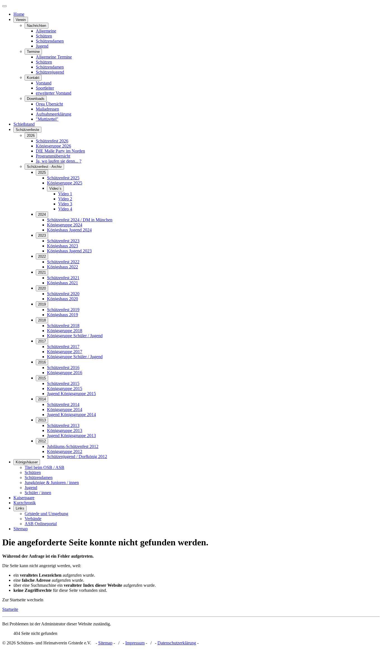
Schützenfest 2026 (52, 141)
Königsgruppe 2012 (64, 451)
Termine (33, 52)
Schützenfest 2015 (63, 383)
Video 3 (65, 203)
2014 (42, 399)
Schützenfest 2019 (63, 309)
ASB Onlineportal (41, 523)
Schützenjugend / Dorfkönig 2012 (77, 456)
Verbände (33, 518)
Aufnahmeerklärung (53, 114)
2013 (42, 420)
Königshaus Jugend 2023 (69, 250)
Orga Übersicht (49, 104)
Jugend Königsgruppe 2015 (71, 393)
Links (20, 508)
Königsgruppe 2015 (64, 388)
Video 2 (65, 198)
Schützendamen (50, 41)
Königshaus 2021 (62, 282)
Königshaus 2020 (62, 298)
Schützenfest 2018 (63, 325)
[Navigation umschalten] (4, 6)
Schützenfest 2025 (63, 177)
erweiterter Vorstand (53, 93)
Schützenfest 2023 (63, 240)
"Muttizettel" (47, 119)
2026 (31, 135)
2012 (42, 441)
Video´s (55, 188)
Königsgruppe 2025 (64, 182)
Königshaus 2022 (62, 266)
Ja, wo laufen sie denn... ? (58, 161)
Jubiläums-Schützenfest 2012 (72, 446)
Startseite (10, 609)
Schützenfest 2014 (63, 404)
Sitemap (20, 528)
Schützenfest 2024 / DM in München (79, 219)
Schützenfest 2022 (63, 261)
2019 (42, 304)
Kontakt (33, 78)
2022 (42, 256)
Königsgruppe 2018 (64, 330)
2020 (42, 288)
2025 (42, 172)
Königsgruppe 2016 (64, 372)
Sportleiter (45, 88)
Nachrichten (36, 26)
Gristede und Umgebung (46, 513)
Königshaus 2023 (62, 245)
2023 (42, 235)
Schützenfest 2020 (63, 293)
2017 (42, 341)
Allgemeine (46, 31)
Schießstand (24, 124)
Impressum (135, 642)
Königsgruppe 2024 (64, 224)
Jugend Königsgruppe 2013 (71, 435)
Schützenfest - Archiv (44, 167)
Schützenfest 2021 (63, 277)
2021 (42, 272)
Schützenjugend (50, 72)
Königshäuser (27, 462)
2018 (42, 320)
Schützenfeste (27, 130)
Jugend (42, 46)
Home (18, 14)
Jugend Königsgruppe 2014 (71, 414)
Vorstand (43, 83)
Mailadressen (47, 109)
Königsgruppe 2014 (64, 409)
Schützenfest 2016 (63, 367)
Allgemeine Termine (54, 57)
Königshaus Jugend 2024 (69, 229)
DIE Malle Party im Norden (60, 151)
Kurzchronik (24, 502)
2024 (42, 214)
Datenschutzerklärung (176, 642)
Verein (21, 20)
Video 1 (65, 193)
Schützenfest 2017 (63, 346)
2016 (42, 362)
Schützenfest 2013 (63, 425)
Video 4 (65, 209)
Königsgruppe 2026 (53, 146)
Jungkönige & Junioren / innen (52, 482)
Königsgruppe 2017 (64, 351)
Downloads (35, 99)
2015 (42, 378)
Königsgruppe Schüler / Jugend (75, 335)
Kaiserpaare (23, 497)
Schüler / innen (38, 492)
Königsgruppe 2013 (64, 430)
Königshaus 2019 (62, 314)
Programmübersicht (53, 156)
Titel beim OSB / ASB (44, 467)
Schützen (44, 36)
